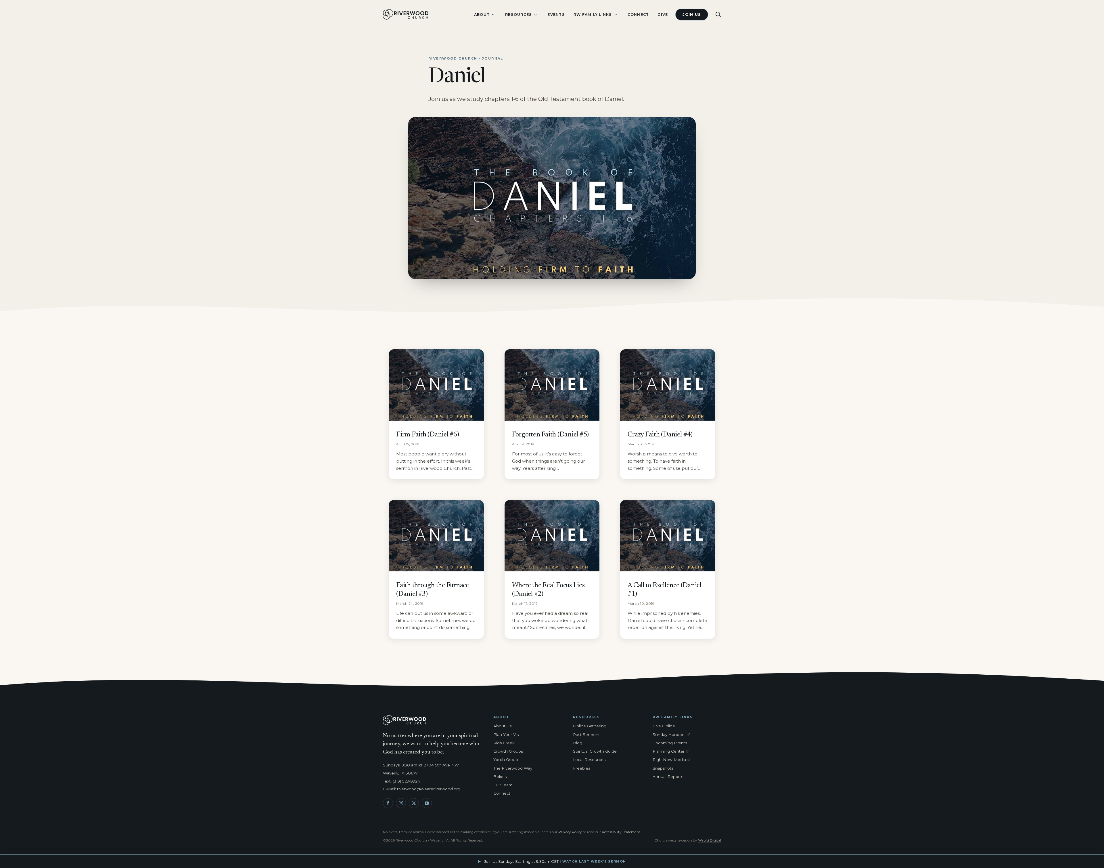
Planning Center (672, 751)
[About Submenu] (493, 14)
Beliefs (500, 776)
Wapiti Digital (709, 840)
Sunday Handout (672, 734)
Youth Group (505, 759)
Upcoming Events (670, 743)
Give (663, 14)
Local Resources (589, 759)
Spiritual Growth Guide (595, 751)
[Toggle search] (718, 14)
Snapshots (663, 768)
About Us (502, 726)
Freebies (581, 768)
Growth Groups (508, 751)
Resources (518, 14)
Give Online (664, 726)
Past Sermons (586, 734)
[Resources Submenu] (535, 14)
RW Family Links (593, 14)
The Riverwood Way (512, 768)
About (482, 14)
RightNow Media (672, 759)
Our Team (502, 785)
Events (556, 14)
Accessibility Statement (621, 832)
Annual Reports (668, 776)
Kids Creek (504, 743)
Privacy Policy (570, 832)
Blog (577, 743)
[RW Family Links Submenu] (615, 14)
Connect (638, 14)
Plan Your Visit (507, 734)
